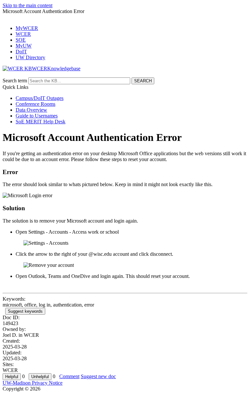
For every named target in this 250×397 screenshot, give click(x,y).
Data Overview (31, 110)
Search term (15, 80)
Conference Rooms (35, 104)
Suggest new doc (98, 376)
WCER (23, 34)
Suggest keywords (25, 311)
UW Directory (30, 57)
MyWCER (27, 28)
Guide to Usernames (37, 115)
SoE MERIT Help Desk (40, 121)
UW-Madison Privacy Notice (32, 383)
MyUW (24, 45)
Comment (69, 376)
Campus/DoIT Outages (39, 98)
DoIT (21, 51)
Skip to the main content (27, 5)
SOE (21, 40)
